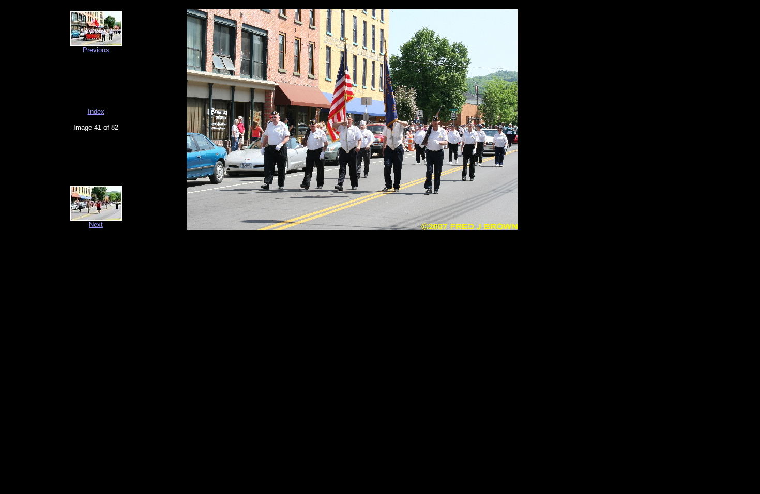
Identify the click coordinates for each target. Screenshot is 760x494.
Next (96, 224)
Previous (96, 50)
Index (96, 111)
